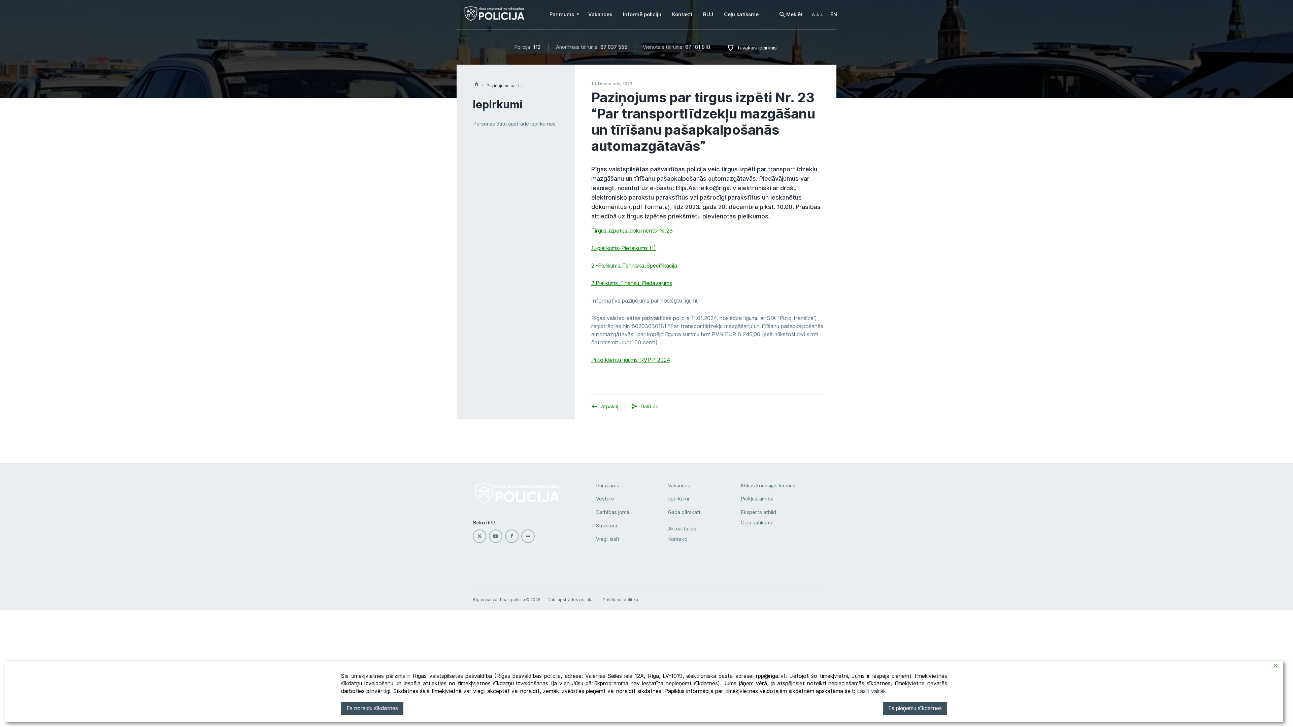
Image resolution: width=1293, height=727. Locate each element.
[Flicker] (528, 536)
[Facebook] (512, 536)
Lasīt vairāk (871, 691)
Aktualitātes (682, 529)
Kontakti (677, 539)
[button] (817, 14)
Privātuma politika (620, 599)
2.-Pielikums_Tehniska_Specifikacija (634, 266)
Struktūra (606, 526)
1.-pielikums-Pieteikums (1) (623, 248)
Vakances (679, 486)
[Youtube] (495, 536)
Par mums (607, 486)
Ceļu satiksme (757, 523)
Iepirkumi (678, 499)
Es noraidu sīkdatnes (372, 708)
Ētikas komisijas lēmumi (768, 486)
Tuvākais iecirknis (757, 48)
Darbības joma (612, 512)
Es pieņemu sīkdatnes (915, 708)
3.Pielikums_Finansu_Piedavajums (631, 283)
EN (833, 14)
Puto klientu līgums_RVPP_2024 (630, 360)
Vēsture (605, 499)
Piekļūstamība (757, 499)
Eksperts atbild (758, 512)
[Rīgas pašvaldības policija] (494, 16)
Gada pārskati (684, 512)
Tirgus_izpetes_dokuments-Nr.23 (632, 231)
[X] (479, 536)
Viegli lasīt (608, 539)
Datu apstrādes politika (571, 599)
